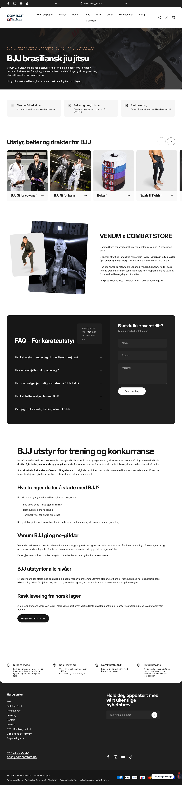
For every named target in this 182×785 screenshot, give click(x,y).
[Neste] (126, 3)
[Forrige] (56, 3)
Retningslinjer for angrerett (35, 780)
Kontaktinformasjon (86, 780)
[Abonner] (154, 715)
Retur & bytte (14, 710)
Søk (9, 701)
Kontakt (11, 720)
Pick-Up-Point (14, 706)
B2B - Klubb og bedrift (19, 729)
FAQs (88, 331)
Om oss (11, 724)
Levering (11, 715)
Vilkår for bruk (53, 780)
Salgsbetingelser (16, 738)
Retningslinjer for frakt (68, 780)
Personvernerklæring (15, 780)
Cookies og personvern (19, 733)
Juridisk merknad (102, 780)
